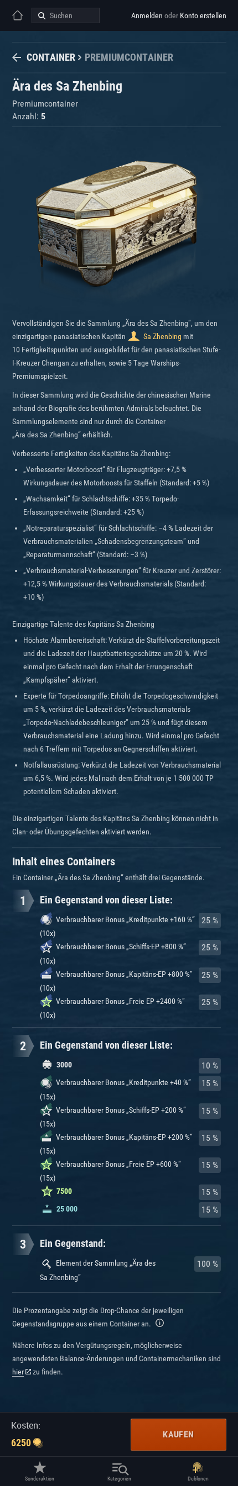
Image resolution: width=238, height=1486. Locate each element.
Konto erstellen (203, 15)
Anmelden (147, 15)
